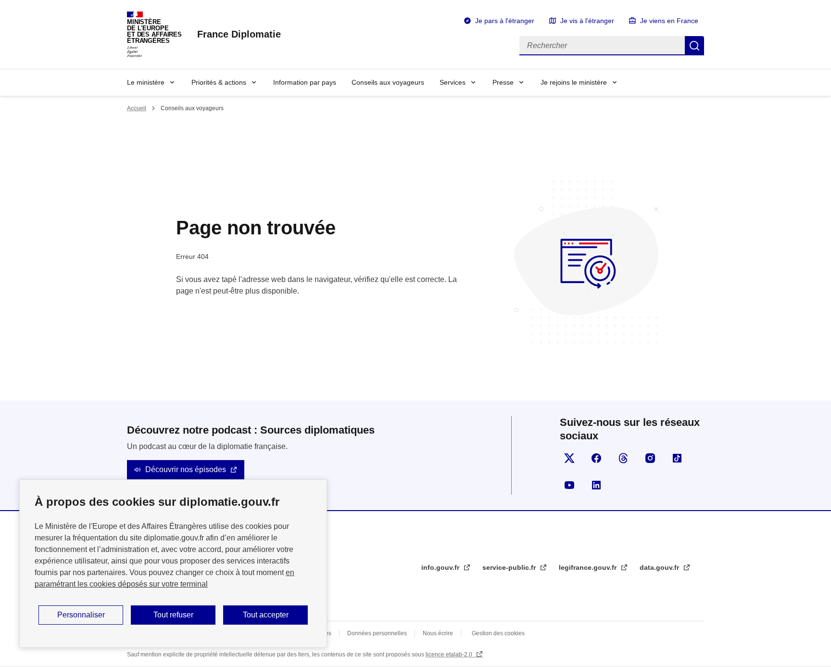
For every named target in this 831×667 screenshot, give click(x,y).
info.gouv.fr (441, 567)
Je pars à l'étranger (504, 21)
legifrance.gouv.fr (588, 567)
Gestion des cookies (498, 633)
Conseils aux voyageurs (388, 82)
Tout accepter (266, 615)
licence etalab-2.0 (450, 654)
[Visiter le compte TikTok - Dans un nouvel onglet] (677, 458)
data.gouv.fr (660, 567)
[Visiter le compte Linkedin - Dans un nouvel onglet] (596, 485)
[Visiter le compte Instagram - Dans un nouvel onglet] (650, 458)
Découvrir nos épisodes (185, 469)
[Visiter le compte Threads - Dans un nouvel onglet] (623, 458)
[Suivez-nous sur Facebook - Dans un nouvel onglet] (596, 458)
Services (453, 82)
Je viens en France (669, 21)
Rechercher (694, 45)
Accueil (136, 108)
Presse (503, 82)
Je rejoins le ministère (574, 82)
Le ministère (145, 82)
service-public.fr (510, 567)
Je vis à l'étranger (587, 21)
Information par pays (304, 82)
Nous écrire (438, 633)
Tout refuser (173, 615)
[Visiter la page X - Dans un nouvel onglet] (569, 458)
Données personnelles (377, 633)
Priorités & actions (218, 82)
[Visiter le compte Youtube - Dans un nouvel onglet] (569, 485)
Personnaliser (81, 615)
